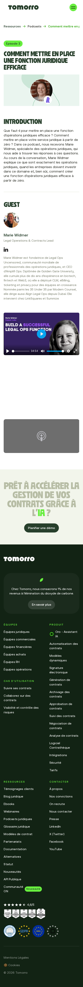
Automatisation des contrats (63, 646)
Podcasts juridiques (18, 819)
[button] (73, 7)
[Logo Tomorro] (23, 7)
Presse (54, 819)
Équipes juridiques (17, 631)
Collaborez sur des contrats (17, 698)
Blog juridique (13, 796)
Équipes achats (15, 654)
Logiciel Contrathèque (59, 745)
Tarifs (53, 770)
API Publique (12, 879)
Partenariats (12, 841)
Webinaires (11, 811)
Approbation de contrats (60, 706)
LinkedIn (55, 826)
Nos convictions (61, 796)
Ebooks (9, 804)
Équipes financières (18, 646)
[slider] (20, 351)
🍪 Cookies (12, 965)
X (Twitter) (56, 834)
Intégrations (58, 755)
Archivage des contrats (59, 694)
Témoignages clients (19, 789)
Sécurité (55, 762)
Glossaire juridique (17, 826)
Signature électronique (58, 670)
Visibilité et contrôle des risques (21, 710)
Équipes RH (11, 662)
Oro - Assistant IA (66, 634)
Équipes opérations (18, 669)
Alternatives (12, 856)
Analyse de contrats (64, 735)
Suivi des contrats (62, 716)
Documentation (15, 849)
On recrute (57, 804)
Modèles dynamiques (58, 658)
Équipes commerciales (20, 639)
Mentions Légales (16, 957)
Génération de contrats (59, 682)
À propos (56, 789)
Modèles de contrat (18, 834)
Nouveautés (12, 871)
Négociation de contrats (60, 726)
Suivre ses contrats (17, 688)
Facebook (56, 841)
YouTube (55, 849)
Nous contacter (60, 811)
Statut (8, 864)
